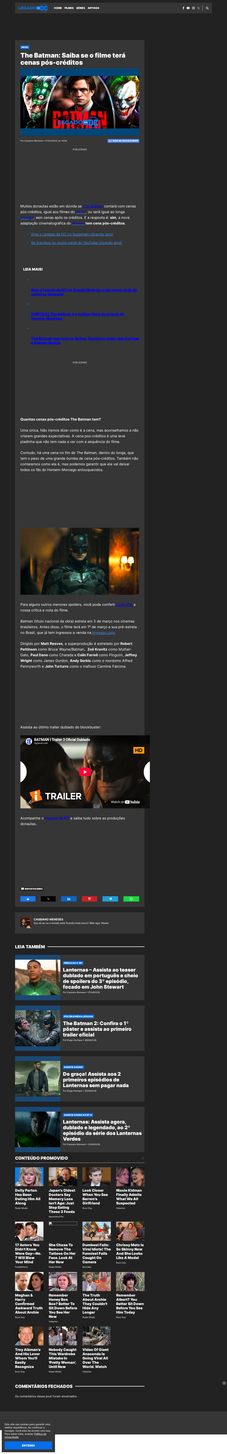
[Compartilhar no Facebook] (27, 899)
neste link (123, 604)
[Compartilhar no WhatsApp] (131, 899)
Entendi (28, 1445)
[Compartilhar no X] (48, 899)
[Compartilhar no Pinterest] (89, 899)
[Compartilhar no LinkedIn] (69, 899)
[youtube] (188, 8)
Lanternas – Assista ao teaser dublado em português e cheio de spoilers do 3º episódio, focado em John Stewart (100, 978)
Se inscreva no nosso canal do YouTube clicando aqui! (76, 242)
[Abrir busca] (207, 8)
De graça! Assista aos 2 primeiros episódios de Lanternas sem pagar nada (96, 1079)
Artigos (93, 7)
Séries (80, 7)
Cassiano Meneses (48, 919)
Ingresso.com (103, 632)
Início (24, 47)
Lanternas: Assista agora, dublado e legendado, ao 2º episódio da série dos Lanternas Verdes (102, 1130)
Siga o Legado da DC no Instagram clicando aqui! (72, 234)
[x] (198, 8)
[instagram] (193, 8)
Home (58, 7)
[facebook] (183, 8)
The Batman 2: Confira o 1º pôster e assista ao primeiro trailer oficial (97, 1029)
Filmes (69, 7)
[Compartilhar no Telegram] (110, 899)
